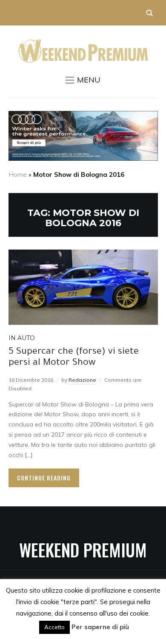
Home (18, 174)
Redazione (82, 380)
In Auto (22, 338)
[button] (83, 80)
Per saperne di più (100, 627)
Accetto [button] (54, 627)
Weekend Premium (83, 549)
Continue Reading (44, 477)
